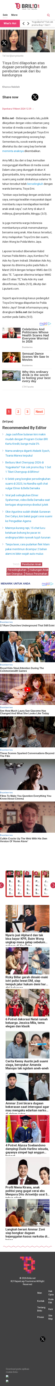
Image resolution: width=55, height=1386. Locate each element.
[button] (24, 23)
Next (39, 412)
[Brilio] (27, 6)
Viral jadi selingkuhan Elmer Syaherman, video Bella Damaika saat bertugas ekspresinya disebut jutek (27, 500)
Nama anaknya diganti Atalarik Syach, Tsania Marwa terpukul (27, 453)
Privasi (40, 1317)
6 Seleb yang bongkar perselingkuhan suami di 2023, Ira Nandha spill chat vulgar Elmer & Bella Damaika (27, 483)
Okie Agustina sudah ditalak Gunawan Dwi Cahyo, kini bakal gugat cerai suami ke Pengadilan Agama (28, 516)
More (14, 14)
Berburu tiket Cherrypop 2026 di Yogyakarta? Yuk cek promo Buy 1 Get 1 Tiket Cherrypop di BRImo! (28, 467)
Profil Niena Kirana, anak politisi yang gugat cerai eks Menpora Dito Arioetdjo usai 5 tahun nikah (26, 1192)
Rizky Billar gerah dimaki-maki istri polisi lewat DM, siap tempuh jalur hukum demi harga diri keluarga (27, 981)
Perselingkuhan (17, 569)
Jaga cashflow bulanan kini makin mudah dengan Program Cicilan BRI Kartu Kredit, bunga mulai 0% (26, 439)
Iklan (39, 1293)
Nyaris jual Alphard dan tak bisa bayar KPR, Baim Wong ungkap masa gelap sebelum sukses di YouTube (25, 939)
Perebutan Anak (31, 564)
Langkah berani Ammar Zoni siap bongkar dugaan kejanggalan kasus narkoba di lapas (26, 1234)
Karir (50, 1309)
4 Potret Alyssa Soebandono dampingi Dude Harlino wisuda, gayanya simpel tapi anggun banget (27, 1150)
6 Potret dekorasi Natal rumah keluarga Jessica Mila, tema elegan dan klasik (27, 1023)
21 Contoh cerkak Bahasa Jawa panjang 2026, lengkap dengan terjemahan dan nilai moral (43, 23)
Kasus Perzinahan (36, 573)
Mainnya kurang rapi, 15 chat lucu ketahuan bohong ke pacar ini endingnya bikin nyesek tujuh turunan (27, 532)
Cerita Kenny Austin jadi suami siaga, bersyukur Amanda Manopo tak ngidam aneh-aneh (27, 1065)
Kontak (40, 1301)
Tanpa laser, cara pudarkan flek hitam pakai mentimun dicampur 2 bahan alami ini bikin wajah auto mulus (27, 549)
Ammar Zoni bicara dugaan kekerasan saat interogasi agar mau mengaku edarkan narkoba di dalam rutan (28, 1108)
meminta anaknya (13, 151)
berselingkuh (35, 183)
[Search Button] (48, 15)
